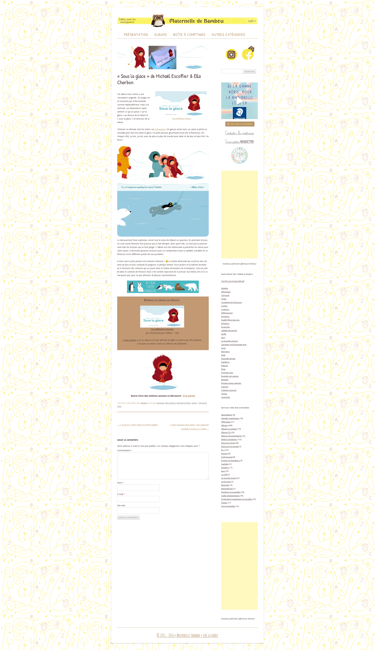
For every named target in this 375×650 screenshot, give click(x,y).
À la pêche (189, 395)
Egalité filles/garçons (230, 320)
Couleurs (225, 309)
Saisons (224, 386)
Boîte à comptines (229, 439)
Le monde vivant (228, 478)
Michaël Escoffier (184, 403)
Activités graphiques (230, 418)
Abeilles (224, 288)
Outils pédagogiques (230, 495)
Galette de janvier (229, 330)
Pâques (224, 365)
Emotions (225, 323)
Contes (224, 306)
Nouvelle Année (228, 358)
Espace (224, 453)
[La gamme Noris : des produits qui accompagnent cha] (239, 100)
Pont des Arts (227, 372)
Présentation (136, 34)
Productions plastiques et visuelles (236, 499)
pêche (194, 403)
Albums (160, 34)
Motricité (225, 485)
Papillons (225, 362)
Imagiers (225, 467)
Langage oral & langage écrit (233, 344)
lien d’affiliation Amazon (181, 118)
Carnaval (225, 295)
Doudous (225, 316)
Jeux (223, 337)
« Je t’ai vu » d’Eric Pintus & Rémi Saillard (137, 424)
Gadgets (225, 464)
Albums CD (226, 432)
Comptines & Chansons (231, 302)
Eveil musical (226, 457)
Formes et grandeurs (230, 460)
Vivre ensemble (228, 506)
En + (223, 450)
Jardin (223, 334)
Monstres (225, 351)
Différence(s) (227, 313)
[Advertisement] (239, 214)
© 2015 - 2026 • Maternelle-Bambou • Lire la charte (187, 635)
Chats (223, 299)
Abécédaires (226, 415)
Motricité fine (227, 488)
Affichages (226, 292)
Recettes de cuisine (229, 376)
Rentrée (224, 379)
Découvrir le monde (230, 446)
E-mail (121, 494)
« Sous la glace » (130, 340)
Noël (223, 355)
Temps (224, 393)
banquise (160, 403)
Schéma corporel (228, 390)
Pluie (223, 369)
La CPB (224, 474)
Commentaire (124, 450)
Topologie (225, 397)
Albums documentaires (231, 436)
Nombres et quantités (231, 492)
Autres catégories (228, 34)
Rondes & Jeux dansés (231, 383)
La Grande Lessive (229, 341)
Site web (121, 505)
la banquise (160, 129)
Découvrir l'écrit (228, 443)
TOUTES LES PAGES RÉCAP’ (233, 281)
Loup (223, 348)
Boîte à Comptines (189, 34)
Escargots (225, 327)
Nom (120, 482)
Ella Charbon (170, 403)
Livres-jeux (226, 481)
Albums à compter (229, 429)
